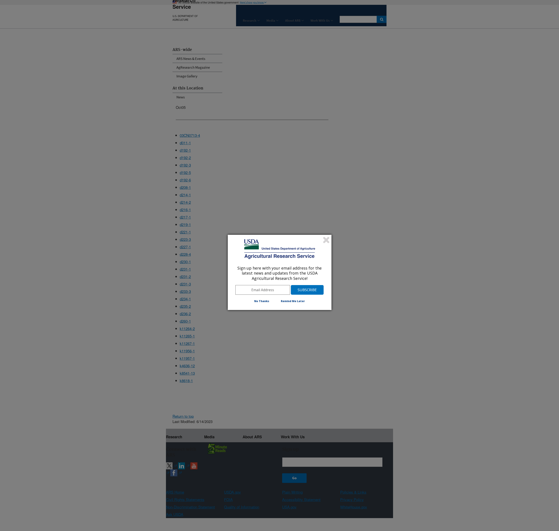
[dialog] (279, 272)
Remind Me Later (293, 301)
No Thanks (261, 301)
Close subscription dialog (326, 240)
